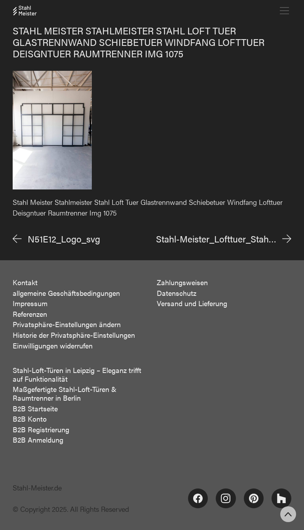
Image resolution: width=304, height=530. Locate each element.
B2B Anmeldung (38, 439)
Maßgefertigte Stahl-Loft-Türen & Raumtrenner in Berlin (64, 393)
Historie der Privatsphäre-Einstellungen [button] (74, 335)
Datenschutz (176, 293)
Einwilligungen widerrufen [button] (53, 345)
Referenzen (30, 314)
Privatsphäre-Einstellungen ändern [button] (67, 324)
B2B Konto (30, 419)
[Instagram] (226, 498)
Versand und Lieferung (192, 303)
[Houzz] (281, 498)
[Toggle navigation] (284, 11)
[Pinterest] (254, 498)
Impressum (30, 303)
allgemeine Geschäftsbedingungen (66, 293)
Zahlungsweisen (182, 282)
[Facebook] (198, 498)
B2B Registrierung (41, 429)
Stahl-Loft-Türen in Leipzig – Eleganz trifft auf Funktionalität (77, 374)
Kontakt (25, 282)
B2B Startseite (35, 408)
